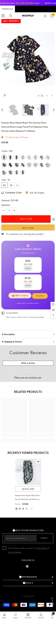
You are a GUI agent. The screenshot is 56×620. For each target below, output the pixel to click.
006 (26, 508)
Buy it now (28, 228)
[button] (47, 95)
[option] (28, 58)
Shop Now (40, 296)
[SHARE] (53, 219)
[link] (14, 435)
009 (19, 508)
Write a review (28, 363)
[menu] (3, 15)
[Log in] (45, 15)
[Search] (10, 15)
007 (23, 508)
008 (16, 508)
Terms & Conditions (14, 552)
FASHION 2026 (7, 9)
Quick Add (28, 489)
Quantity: (6, 205)
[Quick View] (38, 462)
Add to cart (26, 219)
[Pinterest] (27, 566)
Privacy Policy (41, 548)
